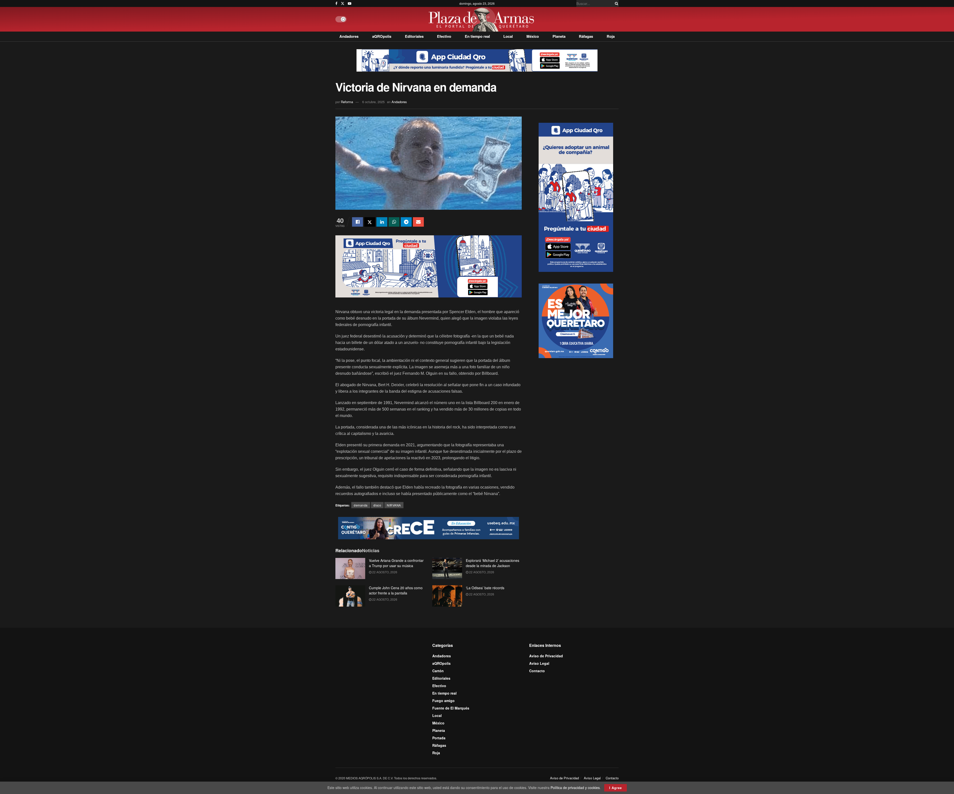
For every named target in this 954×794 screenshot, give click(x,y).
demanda (361, 505)
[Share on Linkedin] (381, 222)
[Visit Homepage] (482, 19)
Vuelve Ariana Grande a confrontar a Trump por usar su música (396, 563)
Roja (611, 36)
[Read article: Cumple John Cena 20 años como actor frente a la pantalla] (350, 596)
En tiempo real (477, 36)
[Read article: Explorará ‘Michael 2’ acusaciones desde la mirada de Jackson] (447, 568)
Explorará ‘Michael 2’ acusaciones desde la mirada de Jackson (492, 563)
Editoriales (414, 36)
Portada (438, 737)
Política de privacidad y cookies (575, 787)
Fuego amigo (443, 700)
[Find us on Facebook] (336, 3)
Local (508, 36)
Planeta (559, 36)
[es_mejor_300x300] (576, 320)
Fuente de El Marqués (450, 708)
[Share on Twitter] (369, 222)
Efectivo (444, 36)
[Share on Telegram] (406, 222)
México (532, 36)
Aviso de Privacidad (546, 655)
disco (377, 505)
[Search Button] (615, 3)
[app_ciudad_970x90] (477, 59)
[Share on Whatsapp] (394, 222)
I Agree (615, 787)
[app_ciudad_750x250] (428, 265)
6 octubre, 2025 (373, 101)
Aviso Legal (539, 663)
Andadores (348, 36)
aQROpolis (381, 36)
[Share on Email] (418, 222)
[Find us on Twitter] (342, 3)
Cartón (438, 670)
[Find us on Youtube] (349, 3)
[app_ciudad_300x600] (576, 196)
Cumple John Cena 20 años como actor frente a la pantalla (396, 590)
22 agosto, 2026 (384, 572)
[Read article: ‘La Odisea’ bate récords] (447, 596)
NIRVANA (394, 505)
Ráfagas (586, 36)
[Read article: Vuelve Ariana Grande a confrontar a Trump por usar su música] (350, 568)
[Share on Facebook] (357, 222)
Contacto (537, 670)
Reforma (347, 101)
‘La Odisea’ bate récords (485, 587)
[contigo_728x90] (428, 527)
